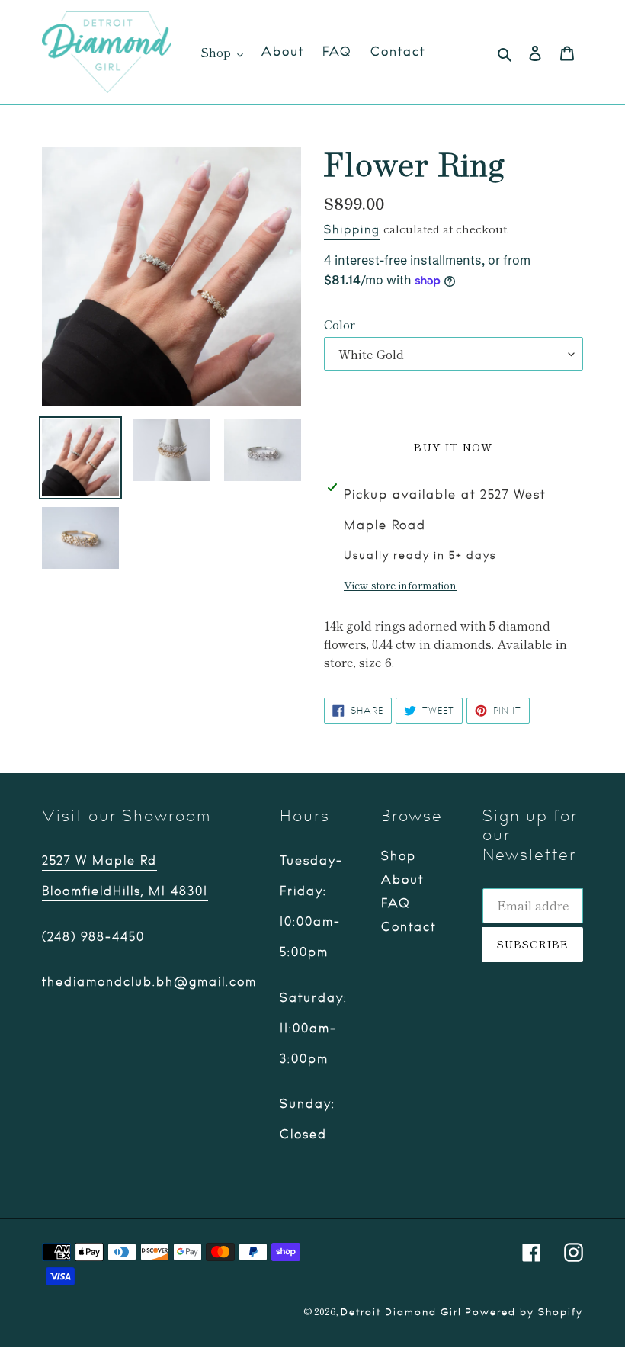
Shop (398, 856)
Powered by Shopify (524, 1312)
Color (339, 324)
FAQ (396, 903)
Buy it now (453, 446)
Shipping (352, 230)
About (402, 880)
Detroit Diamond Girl (401, 1312)
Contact (408, 927)
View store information (400, 584)
